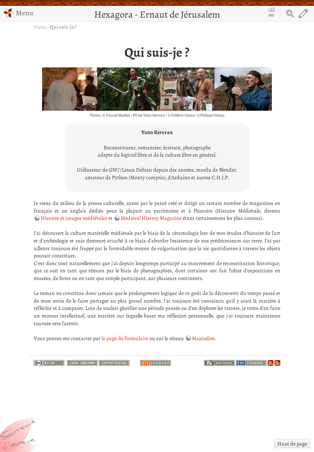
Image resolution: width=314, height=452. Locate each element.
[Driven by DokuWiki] (219, 361)
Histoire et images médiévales (74, 218)
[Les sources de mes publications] (155, 361)
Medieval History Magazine (151, 218)
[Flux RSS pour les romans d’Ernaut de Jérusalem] (277, 361)
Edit (303, 13)
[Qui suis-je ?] (82, 361)
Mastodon (203, 338)
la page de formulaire (124, 338)
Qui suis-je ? (63, 27)
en (271, 14)
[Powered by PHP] (251, 361)
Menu (24, 13)
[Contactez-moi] (114, 361)
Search (289, 13)
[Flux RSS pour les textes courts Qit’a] (270, 361)
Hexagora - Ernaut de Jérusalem (157, 14)
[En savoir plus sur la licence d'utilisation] (49, 363)
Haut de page (292, 443)
